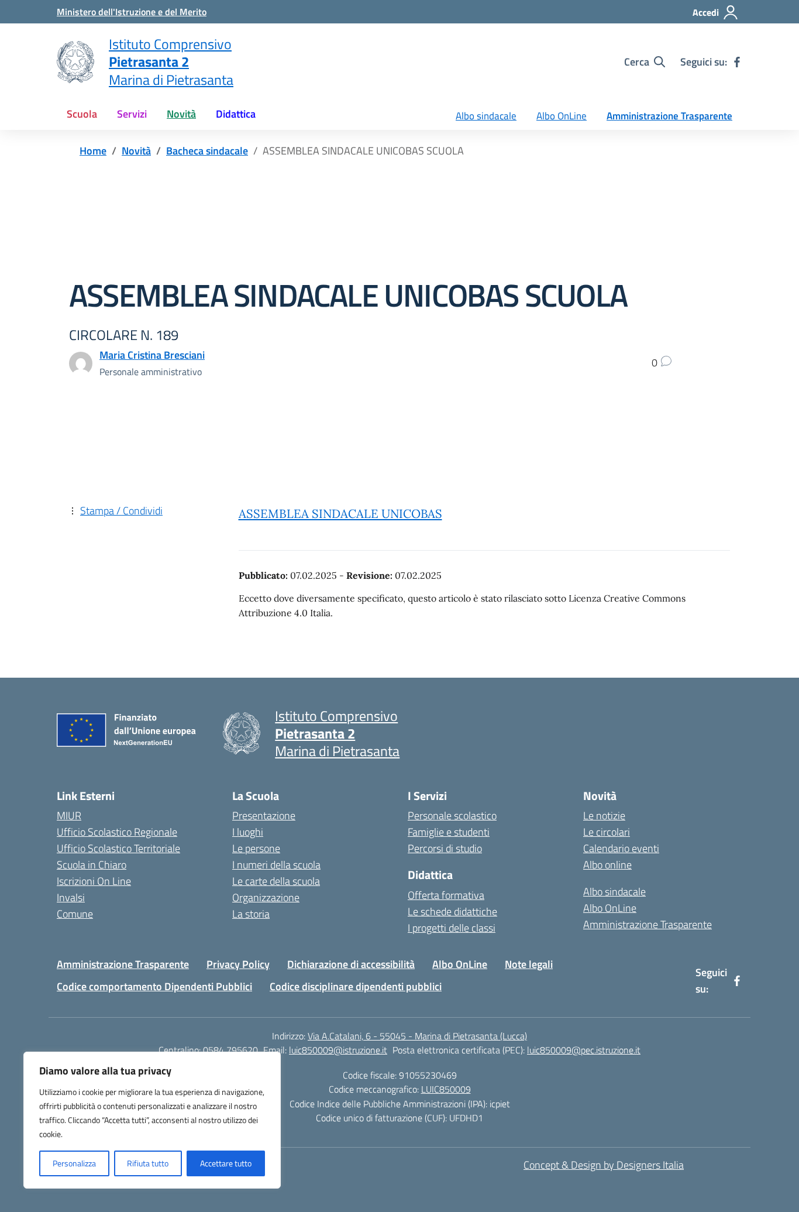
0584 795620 (230, 1050)
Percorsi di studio (445, 848)
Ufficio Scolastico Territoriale (118, 848)
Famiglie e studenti (449, 832)
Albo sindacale (486, 115)
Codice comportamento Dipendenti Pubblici (154, 986)
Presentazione (263, 815)
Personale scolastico (452, 815)
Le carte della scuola (276, 881)
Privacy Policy (238, 964)
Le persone (256, 848)
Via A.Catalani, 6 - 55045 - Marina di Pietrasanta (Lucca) (417, 1036)
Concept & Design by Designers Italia (604, 1165)
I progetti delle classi (451, 928)
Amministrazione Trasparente (669, 115)
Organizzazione (265, 897)
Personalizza (74, 1163)
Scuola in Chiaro (91, 865)
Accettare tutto (226, 1163)
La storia (251, 914)
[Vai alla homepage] (75, 62)
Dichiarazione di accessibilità (351, 964)
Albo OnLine (561, 115)
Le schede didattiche (452, 911)
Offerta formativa (446, 895)
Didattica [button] (236, 114)
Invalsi (71, 897)
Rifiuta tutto (147, 1163)
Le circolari (606, 832)
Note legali (529, 964)
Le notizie (604, 815)
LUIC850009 (446, 1089)
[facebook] (737, 62)
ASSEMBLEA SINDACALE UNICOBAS (340, 513)
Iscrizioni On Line (94, 881)
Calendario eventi (621, 848)
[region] (152, 1120)
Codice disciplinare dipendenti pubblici (356, 986)
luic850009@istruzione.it (338, 1050)
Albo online (607, 865)
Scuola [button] (82, 114)
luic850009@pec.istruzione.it (583, 1050)
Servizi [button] (132, 114)
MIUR (69, 815)
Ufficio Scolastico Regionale (117, 832)
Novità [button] (181, 114)
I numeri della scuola (276, 865)
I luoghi (247, 832)
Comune (75, 914)
